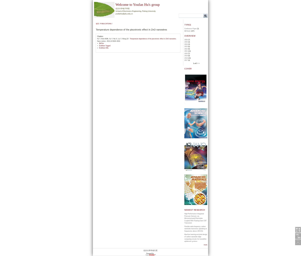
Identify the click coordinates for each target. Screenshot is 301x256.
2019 (186, 56)
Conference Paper (190, 29)
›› (199, 63)
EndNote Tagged (104, 46)
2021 (186, 51)
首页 (97, 24)
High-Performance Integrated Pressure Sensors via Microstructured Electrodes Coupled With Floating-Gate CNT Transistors (195, 218)
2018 (186, 58)
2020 (186, 53)
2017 (186, 60)
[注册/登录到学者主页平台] (298, 236)
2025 (186, 42)
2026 (186, 40)
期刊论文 (187, 31)
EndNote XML (104, 48)
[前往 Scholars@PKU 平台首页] (298, 230)
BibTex (101, 43)
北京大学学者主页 (150, 250)
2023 (186, 46)
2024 (186, 44)
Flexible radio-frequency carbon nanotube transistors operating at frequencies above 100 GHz (195, 229)
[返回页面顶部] (298, 242)
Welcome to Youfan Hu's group (137, 4)
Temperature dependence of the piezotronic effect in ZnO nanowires (153, 39)
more (205, 245)
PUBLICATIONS (105, 24)
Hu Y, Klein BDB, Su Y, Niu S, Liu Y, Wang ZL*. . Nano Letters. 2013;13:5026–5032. (136, 40)
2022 (186, 49)
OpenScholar (151, 254)
